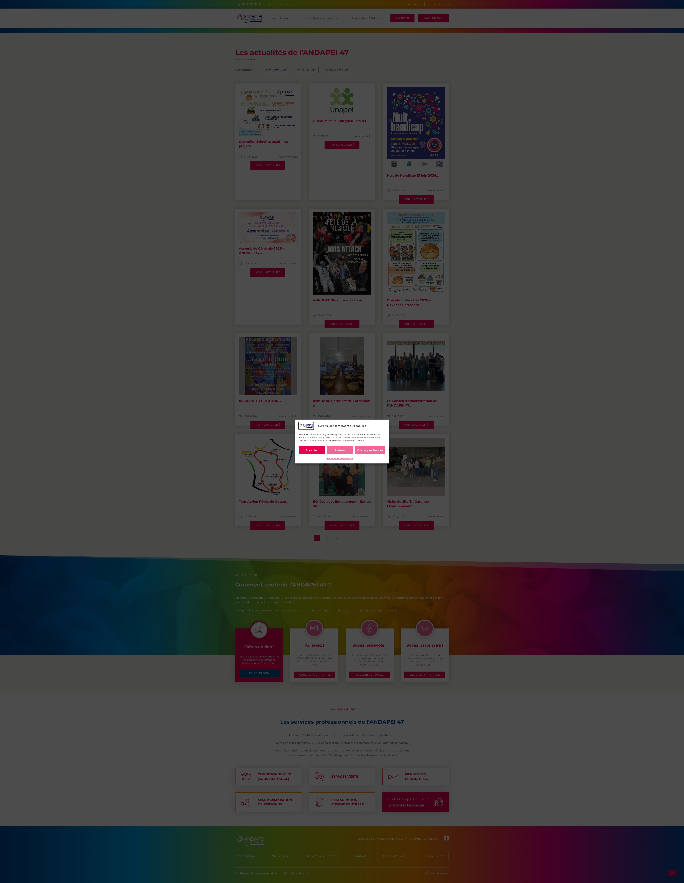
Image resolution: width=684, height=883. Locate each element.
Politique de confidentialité (340, 458)
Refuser (340, 450)
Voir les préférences (370, 450)
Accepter (312, 450)
